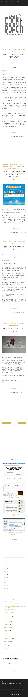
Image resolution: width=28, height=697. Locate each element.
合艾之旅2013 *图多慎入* (14, 246)
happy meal (6, 166)
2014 (5, 594)
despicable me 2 (20, 164)
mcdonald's (13, 166)
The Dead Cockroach (17, 692)
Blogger (16, 663)
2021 (5, 574)
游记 (15, 51)
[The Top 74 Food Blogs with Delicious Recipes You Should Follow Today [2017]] (14, 488)
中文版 (4, 71)
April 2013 (7, 633)
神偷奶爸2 (14, 168)
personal (21, 323)
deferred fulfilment (9, 164)
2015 (5, 591)
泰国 (12, 51)
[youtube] (11, 1)
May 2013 (7, 630)
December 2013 (9, 599)
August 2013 (8, 621)
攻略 (21, 49)
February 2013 (8, 638)
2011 (5, 648)
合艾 (19, 49)
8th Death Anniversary (14, 328)
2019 (5, 580)
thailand (9, 49)
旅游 (24, 49)
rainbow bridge (13, 325)
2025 (5, 563)
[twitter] (8, 1)
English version (7, 260)
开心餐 (9, 168)
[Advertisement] (13, 154)
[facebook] (7, 1)
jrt (18, 323)
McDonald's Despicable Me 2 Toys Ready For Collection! (14, 174)
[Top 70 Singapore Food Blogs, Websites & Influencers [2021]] (14, 525)
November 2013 (9, 601)
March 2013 (8, 636)
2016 (5, 588)
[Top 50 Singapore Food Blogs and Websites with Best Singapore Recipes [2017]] (14, 469)
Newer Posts (6, 423)
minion (19, 166)
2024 (5, 566)
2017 (5, 585)
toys (23, 166)
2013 (5, 597)
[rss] (7, 4)
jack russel (13, 323)
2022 (5, 571)
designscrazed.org (14, 694)
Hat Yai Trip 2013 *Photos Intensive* (13, 604)
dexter (18, 321)
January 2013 (8, 641)
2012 (5, 645)
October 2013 (8, 616)
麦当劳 (18, 168)
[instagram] (10, 1)
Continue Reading (14, 132)
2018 (5, 582)
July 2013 (7, 624)
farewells (6, 323)
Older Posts (22, 423)
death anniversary (10, 321)
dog (22, 321)
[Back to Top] (18, 695)
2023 (5, 568)
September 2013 (9, 619)
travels (15, 49)
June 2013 (7, 627)
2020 (5, 577)
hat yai (4, 49)
